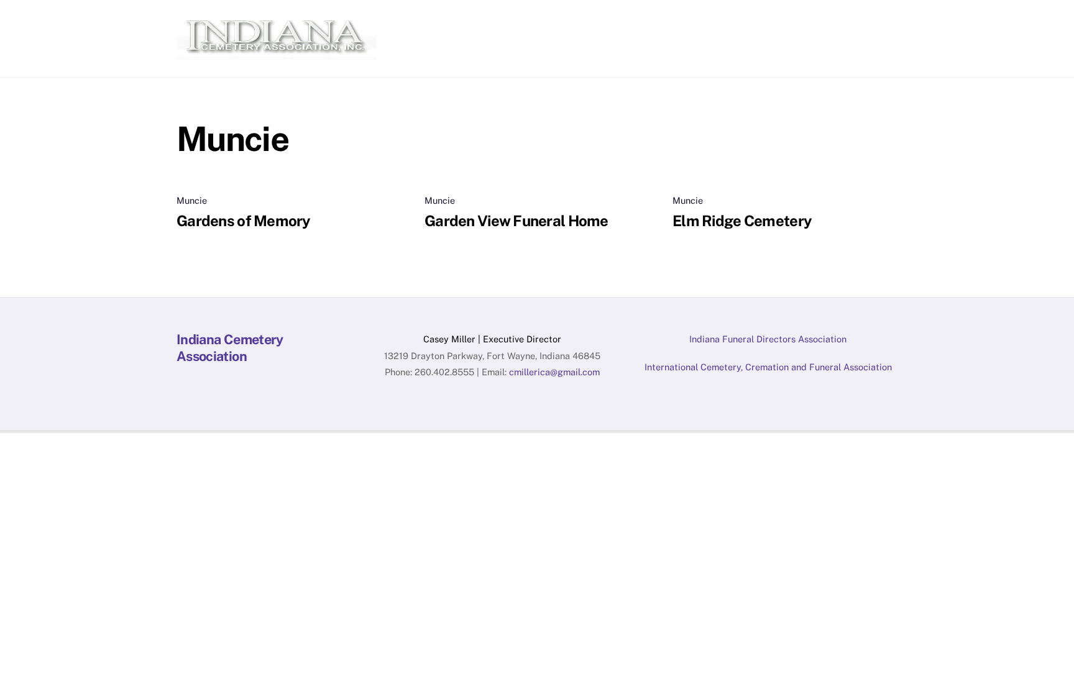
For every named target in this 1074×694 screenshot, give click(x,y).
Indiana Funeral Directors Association (768, 339)
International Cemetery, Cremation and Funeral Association (768, 367)
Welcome (428, 23)
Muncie (192, 200)
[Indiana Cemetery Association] (277, 53)
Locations (798, 23)
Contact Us (863, 23)
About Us (489, 23)
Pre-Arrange (728, 23)
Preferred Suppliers (636, 23)
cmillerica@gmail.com (554, 372)
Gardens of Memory (244, 220)
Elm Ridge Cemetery (742, 220)
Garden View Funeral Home (516, 220)
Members (550, 23)
